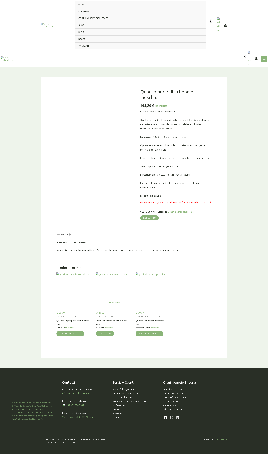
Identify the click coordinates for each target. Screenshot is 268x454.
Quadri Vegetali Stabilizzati (40, 406)
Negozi (82, 39)
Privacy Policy (119, 413)
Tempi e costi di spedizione (125, 393)
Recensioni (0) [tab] (63, 234)
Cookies (117, 417)
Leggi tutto (105, 334)
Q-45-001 (108, 307)
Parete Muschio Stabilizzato (37, 409)
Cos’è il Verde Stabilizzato (93, 18)
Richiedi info (149, 218)
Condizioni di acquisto (123, 397)
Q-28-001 (61, 312)
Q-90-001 (140, 312)
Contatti (83, 46)
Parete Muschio (25, 406)
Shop (81, 25)
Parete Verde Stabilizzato (27, 416)
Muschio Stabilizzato (18, 403)
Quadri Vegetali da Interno (44, 416)
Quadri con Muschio (36, 419)
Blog (81, 32)
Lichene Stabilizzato (33, 403)
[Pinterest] (178, 417)
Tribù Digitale (221, 439)
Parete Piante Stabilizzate (20, 419)
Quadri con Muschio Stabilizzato (34, 412)
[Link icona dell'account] (225, 25)
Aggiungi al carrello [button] (70, 334)
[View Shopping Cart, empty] (211, 25)
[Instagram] (171, 417)
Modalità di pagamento (124, 389)
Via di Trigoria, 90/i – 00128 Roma (78, 417)
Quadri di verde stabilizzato (181, 212)
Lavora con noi (120, 409)
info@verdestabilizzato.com (76, 393)
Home (81, 4)
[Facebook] (165, 417)
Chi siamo (83, 11)
